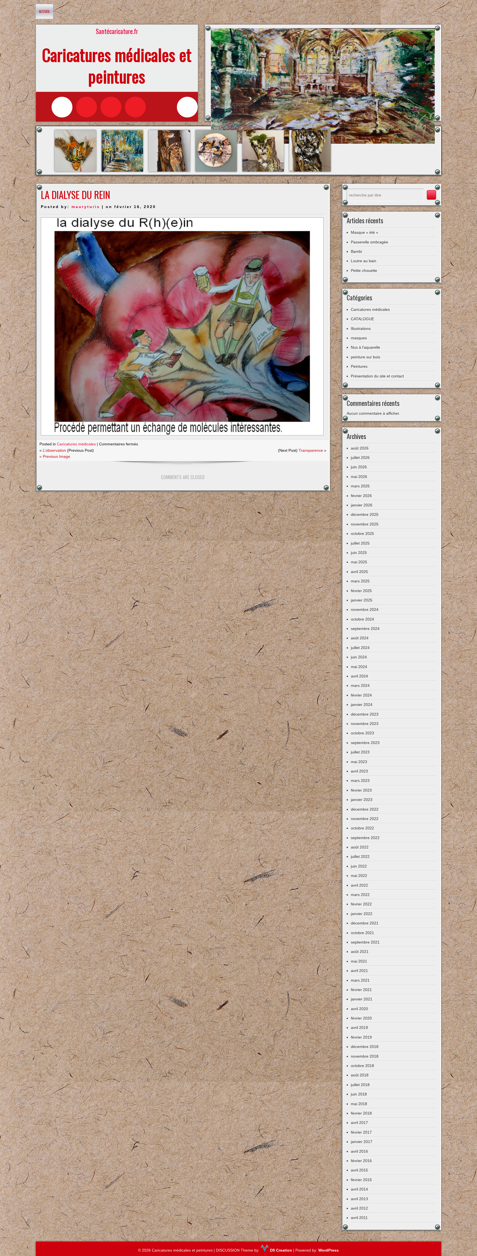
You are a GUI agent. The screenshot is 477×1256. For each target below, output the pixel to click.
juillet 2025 (360, 543)
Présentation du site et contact (377, 376)
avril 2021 (359, 970)
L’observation (54, 450)
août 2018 (360, 1075)
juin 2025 (359, 552)
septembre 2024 (365, 628)
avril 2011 (359, 1217)
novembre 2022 (364, 818)
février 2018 (361, 1113)
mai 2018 (359, 1104)
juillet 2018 (360, 1084)
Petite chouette (364, 270)
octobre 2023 (362, 733)
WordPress (328, 1250)
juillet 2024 (360, 647)
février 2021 (361, 989)
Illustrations (361, 328)
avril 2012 (359, 1208)
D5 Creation (280, 1250)
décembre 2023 (364, 714)
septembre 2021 (365, 942)
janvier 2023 (361, 799)
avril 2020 (359, 1009)
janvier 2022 (361, 913)
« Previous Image (54, 456)
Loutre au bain (363, 261)
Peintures (359, 366)
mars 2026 (360, 486)
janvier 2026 (361, 505)
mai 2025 (359, 562)
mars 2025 (360, 581)
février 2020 (361, 1018)
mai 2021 (359, 961)
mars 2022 (360, 894)
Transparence (311, 450)
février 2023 (361, 790)
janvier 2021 (361, 999)
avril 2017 (359, 1122)
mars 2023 (360, 780)
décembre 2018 (364, 1046)
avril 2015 (359, 1170)
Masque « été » (364, 232)
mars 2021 (360, 980)
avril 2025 (359, 571)
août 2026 (360, 448)
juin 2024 (359, 657)
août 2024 (360, 638)
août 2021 (360, 951)
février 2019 (361, 1037)
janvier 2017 (361, 1141)
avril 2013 (359, 1199)
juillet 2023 (360, 752)
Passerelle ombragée (369, 242)
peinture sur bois (365, 357)
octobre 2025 (362, 533)
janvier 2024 (361, 704)
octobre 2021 (362, 933)
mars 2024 (360, 685)
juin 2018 (359, 1094)
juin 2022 (359, 866)
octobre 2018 (362, 1065)
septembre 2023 (365, 742)
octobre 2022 (362, 828)
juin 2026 (359, 467)
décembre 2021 (364, 923)
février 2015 (361, 1180)
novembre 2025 (364, 524)
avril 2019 (359, 1027)
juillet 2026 (360, 457)
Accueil (44, 11)
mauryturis (85, 206)
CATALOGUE (362, 319)
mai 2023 (359, 762)
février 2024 (361, 695)
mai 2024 (359, 666)
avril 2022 (359, 885)
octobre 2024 (362, 619)
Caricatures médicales (76, 444)
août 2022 (360, 847)
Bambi (356, 251)
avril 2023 (359, 771)
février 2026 (361, 495)
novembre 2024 (364, 609)
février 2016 (361, 1160)
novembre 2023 (364, 723)
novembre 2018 (364, 1056)
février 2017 (361, 1132)
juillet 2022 (360, 856)
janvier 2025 (361, 600)
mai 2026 (359, 476)
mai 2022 (359, 875)
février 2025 (361, 590)
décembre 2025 (364, 514)
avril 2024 (359, 676)
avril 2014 (359, 1189)
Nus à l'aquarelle (365, 347)
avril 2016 (359, 1151)
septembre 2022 (365, 837)
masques (359, 338)
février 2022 (361, 904)
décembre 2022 (364, 809)
